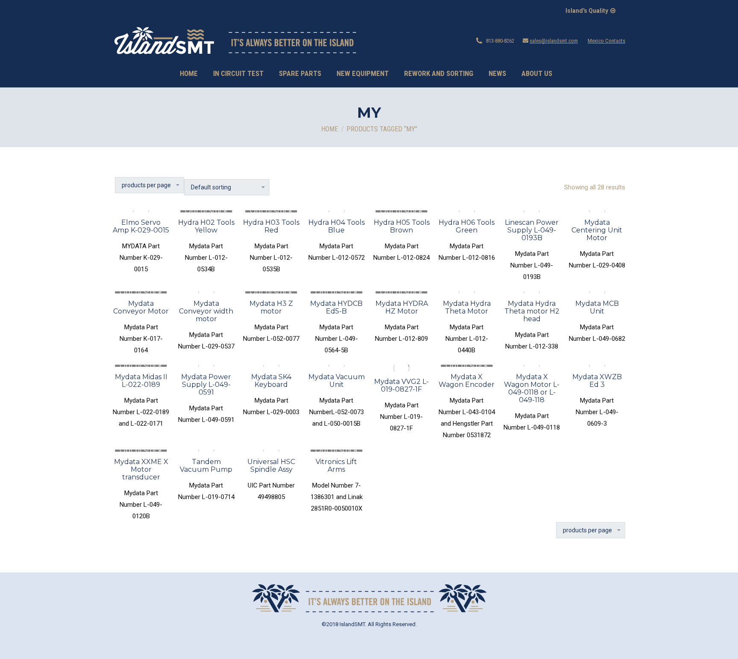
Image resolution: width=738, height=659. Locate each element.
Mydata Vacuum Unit (336, 381)
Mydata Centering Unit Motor (596, 230)
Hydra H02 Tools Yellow (206, 226)
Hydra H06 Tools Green (467, 226)
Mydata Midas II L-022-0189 (141, 381)
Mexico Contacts (606, 41)
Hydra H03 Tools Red (271, 226)
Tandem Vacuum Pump (206, 465)
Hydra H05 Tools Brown (402, 226)
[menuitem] (188, 73)
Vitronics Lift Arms (336, 465)
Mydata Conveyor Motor (141, 307)
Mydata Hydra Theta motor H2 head (531, 311)
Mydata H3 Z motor (271, 307)
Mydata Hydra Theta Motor (467, 307)
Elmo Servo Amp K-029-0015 (141, 226)
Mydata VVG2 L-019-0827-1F (401, 385)
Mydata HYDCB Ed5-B (336, 307)
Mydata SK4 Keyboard (271, 381)
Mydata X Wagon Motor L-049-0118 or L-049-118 (531, 388)
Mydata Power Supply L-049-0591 (206, 384)
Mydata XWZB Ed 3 (597, 381)
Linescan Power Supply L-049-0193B (532, 230)
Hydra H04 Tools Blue (336, 226)
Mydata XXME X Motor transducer (141, 469)
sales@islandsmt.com (554, 41)
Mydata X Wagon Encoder (467, 381)
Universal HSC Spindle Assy (271, 465)
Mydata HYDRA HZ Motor (401, 307)
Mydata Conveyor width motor (206, 311)
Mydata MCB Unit (597, 307)
